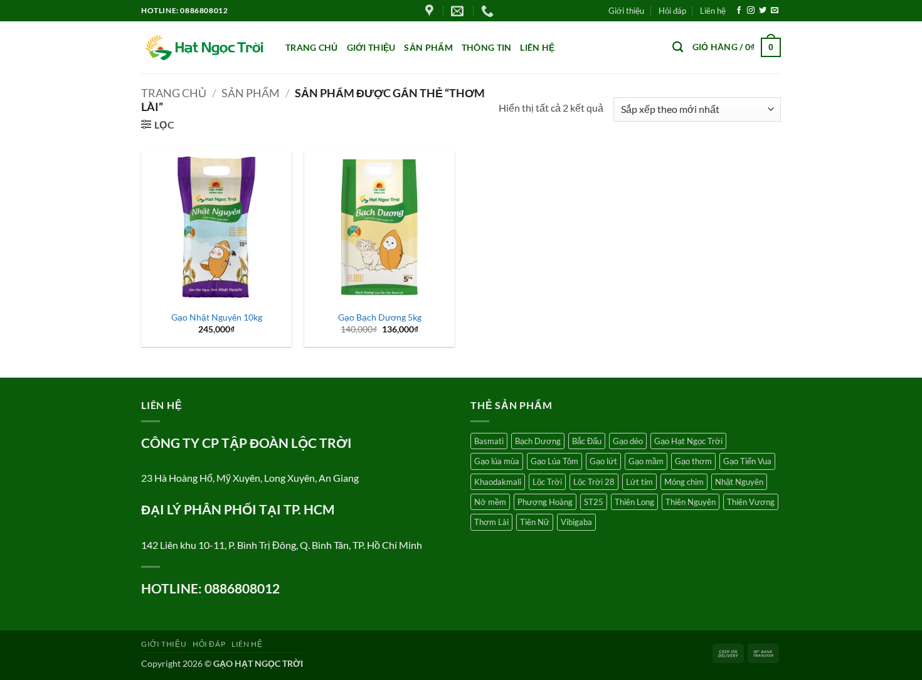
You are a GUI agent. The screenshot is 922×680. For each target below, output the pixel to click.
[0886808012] (489, 10)
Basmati (489, 441)
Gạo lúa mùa (496, 461)
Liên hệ (713, 11)
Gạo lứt (603, 461)
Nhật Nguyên (739, 482)
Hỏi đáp (672, 11)
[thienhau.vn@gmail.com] (459, 10)
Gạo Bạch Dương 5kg (379, 317)
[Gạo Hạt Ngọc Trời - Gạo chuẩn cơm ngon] (204, 48)
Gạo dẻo (628, 441)
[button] (736, 47)
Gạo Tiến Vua (747, 461)
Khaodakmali (497, 482)
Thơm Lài (491, 522)
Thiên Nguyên (690, 502)
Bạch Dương (538, 441)
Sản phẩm (428, 47)
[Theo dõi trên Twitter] (762, 10)
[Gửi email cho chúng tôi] (774, 10)
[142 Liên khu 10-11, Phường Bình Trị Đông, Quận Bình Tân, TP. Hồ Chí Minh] (431, 10)
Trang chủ (311, 47)
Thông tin (487, 47)
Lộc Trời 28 (594, 482)
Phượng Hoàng (545, 502)
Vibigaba (576, 522)
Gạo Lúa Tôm (554, 461)
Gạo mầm (646, 461)
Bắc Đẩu (586, 441)
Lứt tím (639, 482)
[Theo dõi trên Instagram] (751, 10)
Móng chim (684, 482)
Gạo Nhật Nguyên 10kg (216, 317)
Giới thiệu (626, 11)
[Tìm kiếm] (677, 47)
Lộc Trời (547, 482)
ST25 (593, 502)
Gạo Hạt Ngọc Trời (688, 441)
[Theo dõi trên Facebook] (739, 10)
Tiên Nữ (534, 522)
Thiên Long (634, 502)
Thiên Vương (751, 502)
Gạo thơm (693, 461)
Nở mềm (490, 502)
